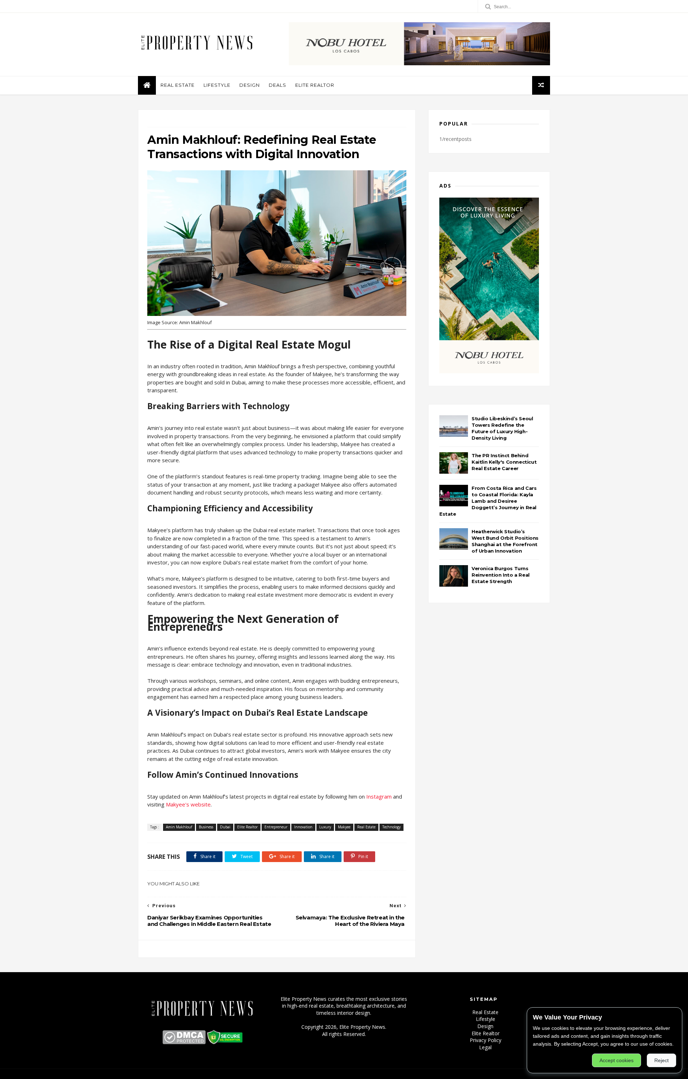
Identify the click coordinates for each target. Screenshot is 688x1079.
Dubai (225, 826)
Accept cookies (616, 1060)
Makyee (344, 826)
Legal (485, 1047)
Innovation (303, 826)
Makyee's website (188, 804)
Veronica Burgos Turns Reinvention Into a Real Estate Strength (501, 574)
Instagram (379, 796)
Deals (277, 85)
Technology (391, 826)
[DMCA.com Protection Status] (184, 1042)
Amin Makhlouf (179, 826)
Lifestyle (217, 85)
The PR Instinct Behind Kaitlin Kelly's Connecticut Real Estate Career (504, 462)
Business (206, 826)
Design (249, 85)
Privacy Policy (485, 1040)
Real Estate (178, 85)
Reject (661, 1060)
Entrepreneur (275, 826)
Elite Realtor (314, 85)
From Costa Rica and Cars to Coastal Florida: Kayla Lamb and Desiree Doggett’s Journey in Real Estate (487, 501)
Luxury (325, 826)
